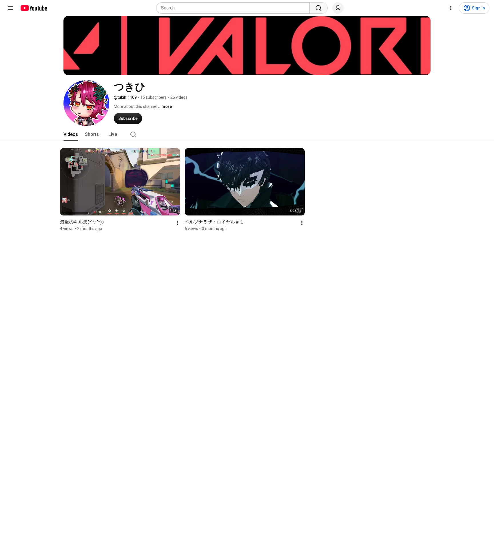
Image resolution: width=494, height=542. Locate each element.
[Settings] (450, 8)
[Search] (318, 8)
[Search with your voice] (338, 8)
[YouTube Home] (33, 8)
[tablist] (247, 134)
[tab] (70, 134)
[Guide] (10, 8)
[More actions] (177, 223)
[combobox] (234, 8)
